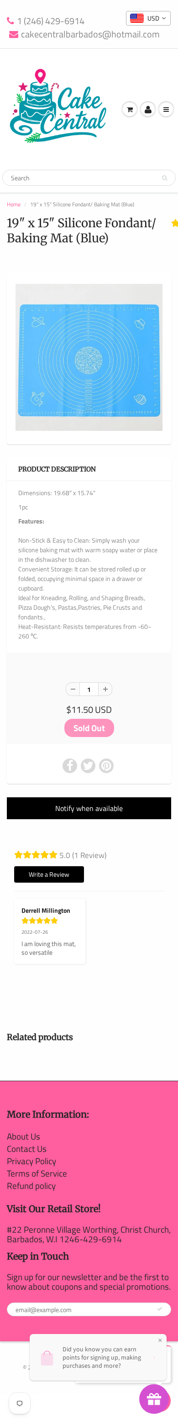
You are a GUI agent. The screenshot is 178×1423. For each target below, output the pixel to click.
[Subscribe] (160, 1309)
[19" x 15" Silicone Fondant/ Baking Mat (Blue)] (89, 357)
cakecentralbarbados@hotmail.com (90, 34)
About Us (23, 1136)
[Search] (165, 178)
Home (14, 204)
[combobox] (148, 18)
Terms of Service (37, 1173)
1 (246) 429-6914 (50, 21)
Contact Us (27, 1148)
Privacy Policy (31, 1160)
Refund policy (31, 1185)
